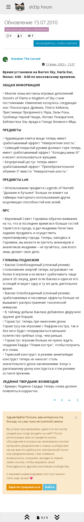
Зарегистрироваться (24, 487)
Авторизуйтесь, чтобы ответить (57, 43)
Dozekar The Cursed (25, 59)
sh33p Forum (40, 7)
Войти (49, 487)
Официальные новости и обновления (27, 29)
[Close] (76, 417)
